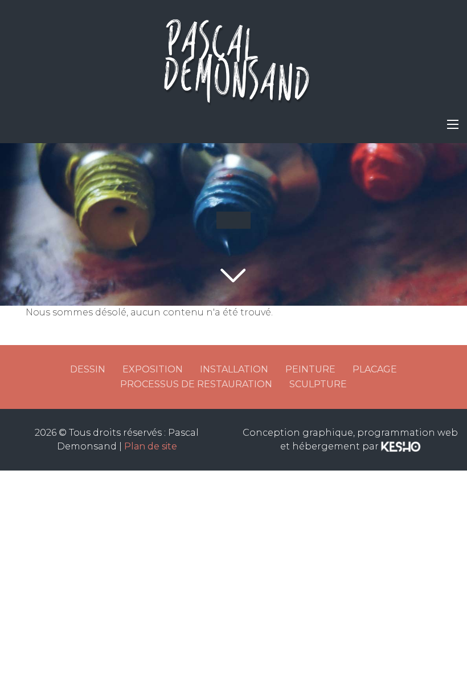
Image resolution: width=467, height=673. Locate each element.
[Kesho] (401, 446)
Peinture (310, 369)
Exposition (152, 369)
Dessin (87, 369)
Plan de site (150, 446)
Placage (375, 369)
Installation (234, 369)
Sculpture (318, 384)
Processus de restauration (196, 384)
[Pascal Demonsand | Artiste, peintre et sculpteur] (233, 57)
